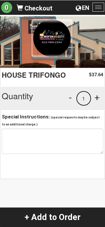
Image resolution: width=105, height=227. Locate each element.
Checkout (37, 8)
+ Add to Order (52, 217)
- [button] (70, 97)
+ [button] (97, 97)
